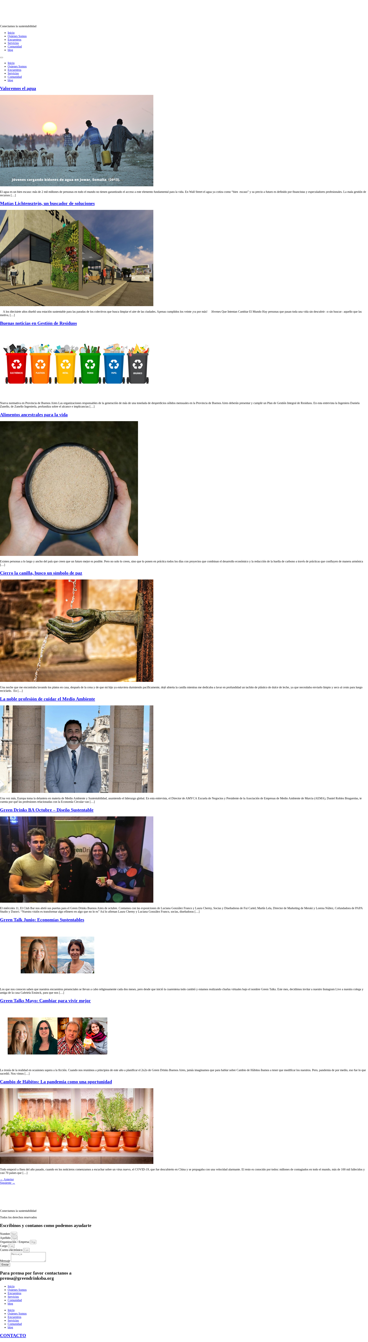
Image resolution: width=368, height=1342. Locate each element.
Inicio (11, 32)
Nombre (5, 1233)
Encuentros (14, 39)
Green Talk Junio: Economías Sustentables (42, 919)
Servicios (13, 43)
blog (10, 50)
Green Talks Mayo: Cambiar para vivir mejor (45, 1000)
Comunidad (15, 46)
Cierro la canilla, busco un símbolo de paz (41, 572)
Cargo (4, 1245)
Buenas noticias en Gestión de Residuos (38, 323)
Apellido (5, 1237)
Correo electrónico (11, 1250)
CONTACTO (13, 1335)
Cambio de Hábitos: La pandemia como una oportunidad (56, 1081)
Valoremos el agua (18, 88)
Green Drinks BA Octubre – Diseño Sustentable (47, 809)
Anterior (7, 1179)
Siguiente (7, 1182)
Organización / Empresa (15, 1241)
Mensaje (5, 1260)
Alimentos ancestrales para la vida (34, 414)
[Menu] (1, 57)
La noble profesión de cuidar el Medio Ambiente (47, 698)
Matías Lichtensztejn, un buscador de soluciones (47, 203)
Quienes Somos (17, 36)
